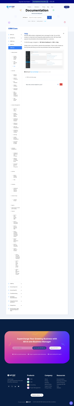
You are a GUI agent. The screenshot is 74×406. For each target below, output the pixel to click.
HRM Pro (12, 44)
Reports (12, 205)
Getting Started (14, 52)
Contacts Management (15, 104)
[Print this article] (63, 33)
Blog (48, 6)
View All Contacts (15, 75)
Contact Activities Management (15, 138)
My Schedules (15, 82)
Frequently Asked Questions (14, 301)
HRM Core (12, 41)
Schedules (13, 184)
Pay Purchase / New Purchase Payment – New (14, 309)
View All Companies (15, 79)
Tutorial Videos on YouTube (15, 249)
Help (52, 6)
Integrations (13, 305)
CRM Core (12, 47)
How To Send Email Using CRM (15, 222)
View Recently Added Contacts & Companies (15, 93)
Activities (13, 171)
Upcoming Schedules (15, 89)
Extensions (37, 6)
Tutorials (13, 211)
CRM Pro (12, 283)
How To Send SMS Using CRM (15, 245)
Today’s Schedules (15, 86)
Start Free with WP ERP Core (39, 347)
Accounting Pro (13, 290)
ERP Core (12, 34)
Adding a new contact (15, 109)
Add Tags (15, 134)
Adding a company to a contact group (15, 160)
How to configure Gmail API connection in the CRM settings (15, 234)
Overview (13, 70)
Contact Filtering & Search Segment (15, 115)
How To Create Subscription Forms (15, 240)
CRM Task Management (15, 127)
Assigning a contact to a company (15, 131)
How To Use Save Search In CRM (15, 227)
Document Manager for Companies (15, 165)
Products (29, 6)
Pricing (43, 6)
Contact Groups (14, 195)
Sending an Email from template (15, 119)
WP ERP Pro (12, 37)
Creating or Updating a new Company (15, 154)
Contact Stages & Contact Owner (15, 58)
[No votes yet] (58, 84)
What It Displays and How (15, 176)
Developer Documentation (13, 297)
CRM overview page (15, 62)
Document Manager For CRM (15, 142)
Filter (14, 179)
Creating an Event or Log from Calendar (15, 190)
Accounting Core (13, 286)
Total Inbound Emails (15, 99)
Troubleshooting (13, 293)
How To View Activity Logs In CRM (14, 217)
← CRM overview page (30, 77)
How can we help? (34, 72)
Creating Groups (15, 200)
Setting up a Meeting (15, 124)
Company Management (13, 149)
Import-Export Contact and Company (15, 208)
